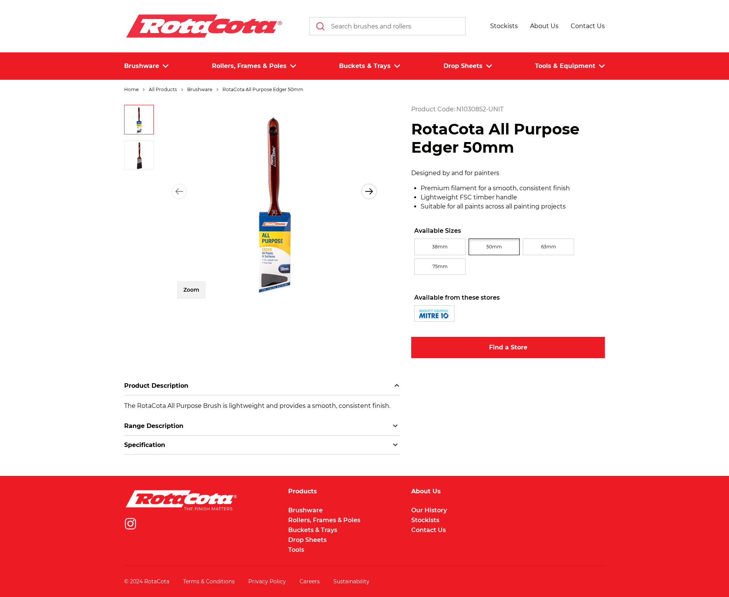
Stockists (425, 520)
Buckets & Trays (312, 530)
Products (302, 491)
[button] (504, 26)
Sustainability (351, 581)
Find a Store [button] (508, 347)
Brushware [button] (141, 65)
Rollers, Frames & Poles (324, 520)
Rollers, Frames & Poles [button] (249, 65)
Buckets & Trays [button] (365, 65)
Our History (429, 510)
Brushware (305, 510)
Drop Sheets (307, 539)
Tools (296, 549)
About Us (426, 491)
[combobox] (387, 26)
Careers (310, 581)
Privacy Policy (267, 581)
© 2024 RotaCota (146, 581)
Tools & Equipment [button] (565, 65)
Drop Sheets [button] (463, 65)
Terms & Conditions (209, 581)
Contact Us (428, 530)
